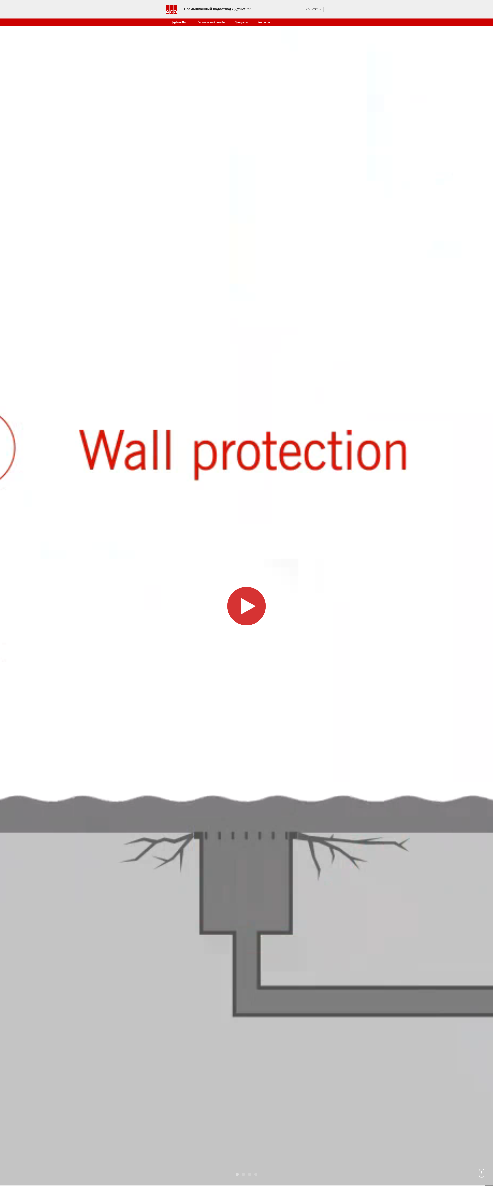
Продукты (241, 22)
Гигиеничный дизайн (211, 22)
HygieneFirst (179, 22)
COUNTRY (312, 9)
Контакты (264, 22)
